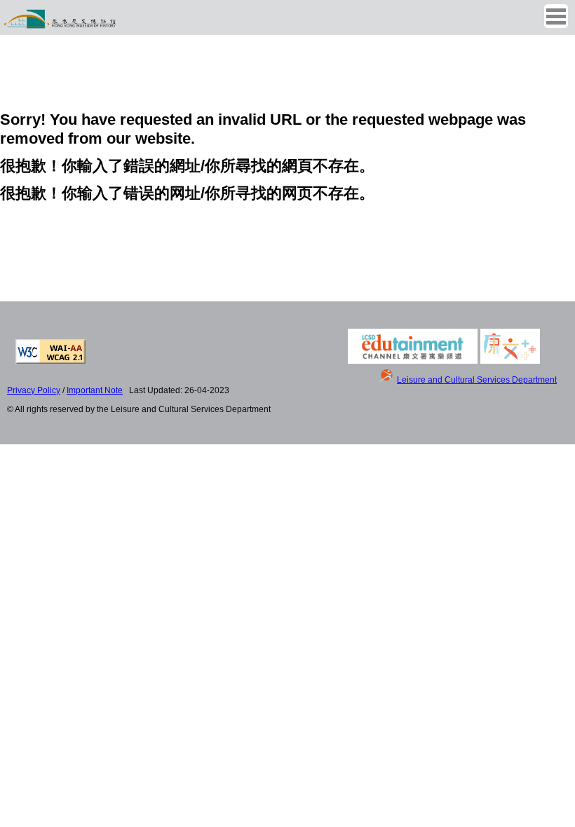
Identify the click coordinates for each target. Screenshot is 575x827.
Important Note (95, 390)
